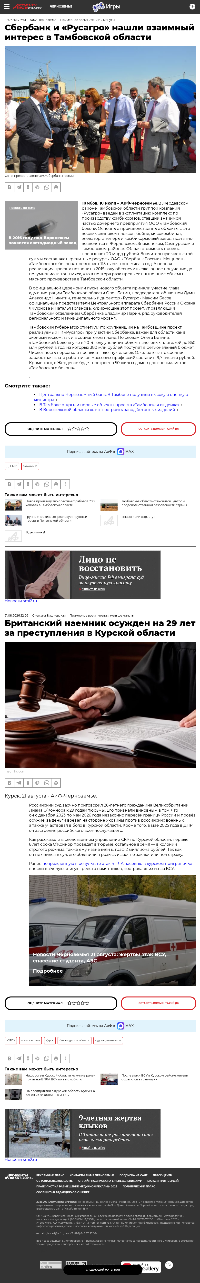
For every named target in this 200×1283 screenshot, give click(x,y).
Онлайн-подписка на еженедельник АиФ (110, 1181)
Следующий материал (103, 1269)
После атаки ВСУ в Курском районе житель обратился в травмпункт (154, 1077)
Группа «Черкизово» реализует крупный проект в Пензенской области (56, 518)
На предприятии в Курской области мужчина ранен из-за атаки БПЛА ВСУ (60, 1093)
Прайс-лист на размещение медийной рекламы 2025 (76, 1186)
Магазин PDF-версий (163, 1181)
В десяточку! (35, 532)
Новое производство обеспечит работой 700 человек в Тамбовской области (60, 503)
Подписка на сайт (133, 1175)
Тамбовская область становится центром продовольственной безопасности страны (154, 503)
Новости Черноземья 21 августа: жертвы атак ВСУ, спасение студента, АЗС (99, 957)
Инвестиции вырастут (138, 517)
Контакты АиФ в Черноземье (92, 1175)
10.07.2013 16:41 (15, 20)
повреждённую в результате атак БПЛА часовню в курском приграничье (117, 863)
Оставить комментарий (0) (159, 429)
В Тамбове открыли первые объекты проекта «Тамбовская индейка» (109, 405)
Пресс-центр (162, 1175)
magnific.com (15, 771)
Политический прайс (139, 1186)
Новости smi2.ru (21, 601)
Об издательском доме (54, 1181)
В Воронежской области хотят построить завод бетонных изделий (107, 409)
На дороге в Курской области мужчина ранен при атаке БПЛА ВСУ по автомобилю (60, 1077)
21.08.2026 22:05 (16, 615)
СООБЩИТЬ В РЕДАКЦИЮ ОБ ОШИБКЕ (63, 1192)
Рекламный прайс (50, 1175)
